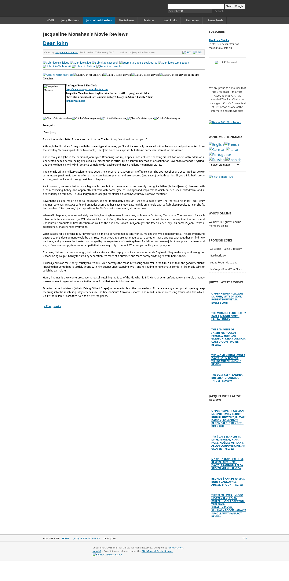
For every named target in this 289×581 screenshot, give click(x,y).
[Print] (187, 51)
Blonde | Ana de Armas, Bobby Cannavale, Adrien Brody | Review (228, 482)
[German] (217, 149)
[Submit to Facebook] (105, 62)
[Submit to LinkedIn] (108, 66)
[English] (216, 144)
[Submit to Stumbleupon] (173, 62)
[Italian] (232, 149)
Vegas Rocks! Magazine (223, 262)
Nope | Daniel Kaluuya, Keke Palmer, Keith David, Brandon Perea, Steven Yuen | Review (227, 463)
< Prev (47, 306)
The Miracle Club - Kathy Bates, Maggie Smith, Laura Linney (228, 316)
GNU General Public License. (157, 551)
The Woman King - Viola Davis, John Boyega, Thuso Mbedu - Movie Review (228, 359)
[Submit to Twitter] (83, 66)
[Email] (198, 51)
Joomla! (97, 551)
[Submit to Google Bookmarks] (138, 62)
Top (244, 538)
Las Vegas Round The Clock (226, 269)
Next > (57, 306)
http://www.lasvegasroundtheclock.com (87, 89)
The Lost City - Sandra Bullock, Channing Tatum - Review (226, 378)
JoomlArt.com (175, 547)
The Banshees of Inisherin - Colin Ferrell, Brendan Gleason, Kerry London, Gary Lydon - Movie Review (228, 337)
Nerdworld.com (219, 255)
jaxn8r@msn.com (75, 100)
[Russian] (217, 159)
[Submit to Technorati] (57, 66)
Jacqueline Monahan (67, 52)
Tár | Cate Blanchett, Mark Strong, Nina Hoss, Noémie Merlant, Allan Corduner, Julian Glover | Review (228, 443)
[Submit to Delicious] (56, 62)
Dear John (55, 43)
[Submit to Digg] (80, 62)
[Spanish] (233, 159)
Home (65, 538)
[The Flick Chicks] (63, 8)
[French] (231, 144)
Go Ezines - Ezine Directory (226, 249)
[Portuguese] (220, 154)
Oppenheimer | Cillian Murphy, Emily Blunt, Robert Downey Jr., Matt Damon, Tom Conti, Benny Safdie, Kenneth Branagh (228, 418)
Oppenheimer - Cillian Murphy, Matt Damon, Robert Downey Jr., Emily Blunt (227, 298)
